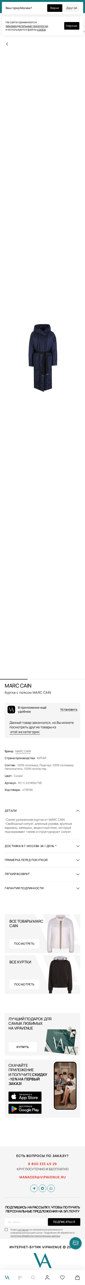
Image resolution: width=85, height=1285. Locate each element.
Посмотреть (24, 944)
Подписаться (64, 1222)
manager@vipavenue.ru (42, 1177)
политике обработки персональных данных (35, 1235)
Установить (68, 709)
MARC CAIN (23, 751)
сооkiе (41, 29)
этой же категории (24, 731)
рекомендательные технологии (27, 26)
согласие (23, 1229)
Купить (23, 1047)
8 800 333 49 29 (42, 1164)
